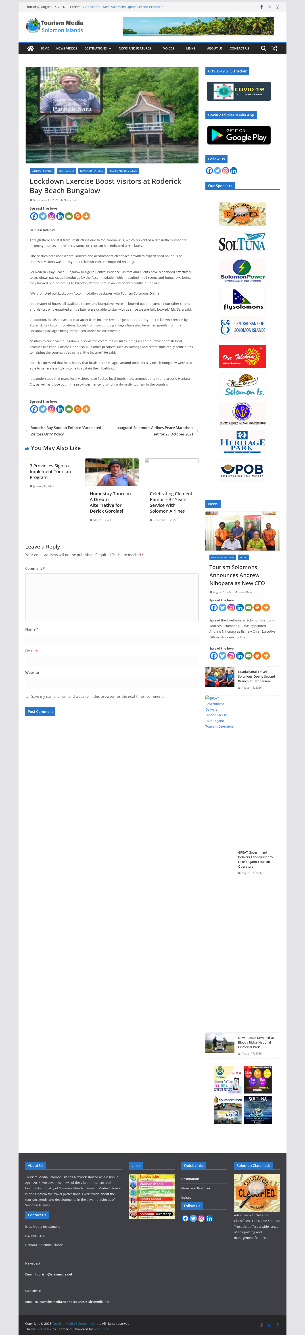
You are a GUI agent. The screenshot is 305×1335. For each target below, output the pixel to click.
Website (32, 672)
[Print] (77, 216)
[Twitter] (43, 216)
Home (44, 48)
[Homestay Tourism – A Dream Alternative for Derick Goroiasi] (112, 461)
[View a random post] (274, 48)
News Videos (66, 48)
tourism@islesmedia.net (53, 1274)
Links (190, 48)
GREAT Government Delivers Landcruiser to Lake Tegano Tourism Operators (255, 859)
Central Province (42, 170)
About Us (215, 48)
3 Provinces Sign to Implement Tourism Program (50, 471)
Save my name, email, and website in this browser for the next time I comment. (97, 696)
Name (31, 629)
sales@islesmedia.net (51, 1302)
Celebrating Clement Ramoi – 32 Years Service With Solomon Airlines (171, 502)
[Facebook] (34, 216)
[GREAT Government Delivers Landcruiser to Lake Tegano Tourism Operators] (219, 862)
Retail (243, 557)
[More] (86, 216)
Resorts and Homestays (123, 170)
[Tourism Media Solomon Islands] (30, 48)
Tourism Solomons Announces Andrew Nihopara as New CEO (237, 575)
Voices (168, 48)
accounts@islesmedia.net (90, 1302)
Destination (190, 1179)
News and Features (135, 48)
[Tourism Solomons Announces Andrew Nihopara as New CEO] (242, 531)
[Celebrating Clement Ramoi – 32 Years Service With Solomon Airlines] (172, 461)
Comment (35, 568)
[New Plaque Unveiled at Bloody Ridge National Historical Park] (219, 1046)
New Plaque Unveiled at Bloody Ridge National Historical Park (256, 1042)
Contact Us (239, 48)
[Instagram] (51, 216)
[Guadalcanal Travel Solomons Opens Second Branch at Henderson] (219, 680)
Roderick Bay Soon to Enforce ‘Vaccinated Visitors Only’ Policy (66, 431)
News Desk (71, 200)
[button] (109, 48)
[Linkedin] (60, 216)
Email (31, 650)
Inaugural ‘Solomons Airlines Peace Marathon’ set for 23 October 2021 (154, 431)
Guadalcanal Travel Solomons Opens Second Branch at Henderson (256, 676)
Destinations (95, 48)
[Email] (69, 216)
